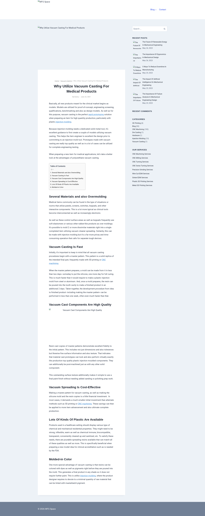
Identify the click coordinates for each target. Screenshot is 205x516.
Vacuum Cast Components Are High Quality (67, 178)
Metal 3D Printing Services (142, 185)
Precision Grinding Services (142, 170)
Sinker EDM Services (140, 178)
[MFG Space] (47, 9)
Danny (76, 97)
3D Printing (136, 123)
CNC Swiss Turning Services (142, 166)
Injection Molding (138, 138)
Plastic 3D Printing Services (142, 181)
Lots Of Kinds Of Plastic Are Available (65, 184)
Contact (162, 9)
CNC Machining (138, 129)
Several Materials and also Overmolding (66, 173)
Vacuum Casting (138, 142)
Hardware (136, 135)
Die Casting (136, 132)
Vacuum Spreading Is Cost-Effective (65, 181)
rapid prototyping (96, 114)
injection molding (63, 122)
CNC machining (85, 404)
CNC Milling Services (140, 158)
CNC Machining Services (141, 154)
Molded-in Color (57, 187)
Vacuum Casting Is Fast (60, 176)
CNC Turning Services (140, 162)
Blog (134, 126)
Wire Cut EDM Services (140, 174)
